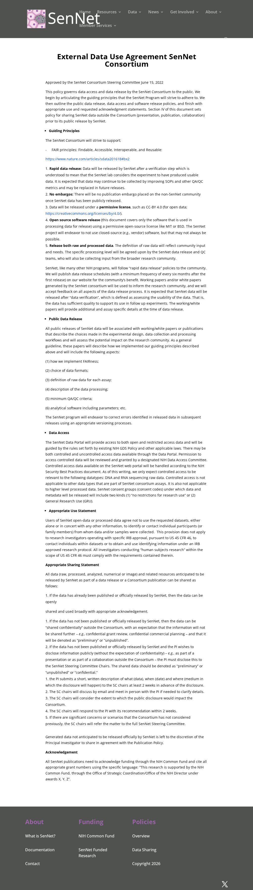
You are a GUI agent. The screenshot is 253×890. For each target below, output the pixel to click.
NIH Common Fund (96, 836)
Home (85, 12)
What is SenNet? (40, 836)
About (211, 12)
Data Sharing (144, 849)
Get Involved (182, 12)
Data (132, 12)
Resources (107, 12)
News (153, 12)
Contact (32, 863)
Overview (141, 836)
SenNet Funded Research (93, 852)
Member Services (95, 26)
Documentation (40, 849)
